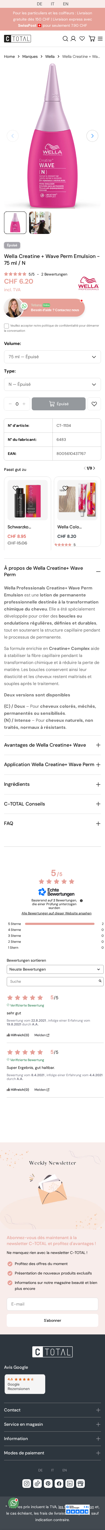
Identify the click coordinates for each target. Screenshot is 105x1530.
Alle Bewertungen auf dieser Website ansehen (57, 913)
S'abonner (52, 1320)
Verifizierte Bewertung (27, 1005)
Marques (30, 56)
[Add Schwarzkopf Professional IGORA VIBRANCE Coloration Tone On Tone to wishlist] (15, 488)
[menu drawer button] (100, 39)
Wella (50, 56)
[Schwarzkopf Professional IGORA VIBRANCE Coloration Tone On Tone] (28, 500)
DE (39, 3)
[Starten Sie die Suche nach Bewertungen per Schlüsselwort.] (100, 981)
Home (9, 56)
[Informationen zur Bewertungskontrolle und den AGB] (81, 900)
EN (65, 3)
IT (52, 3)
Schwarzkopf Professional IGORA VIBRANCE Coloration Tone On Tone (19, 527)
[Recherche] (65, 39)
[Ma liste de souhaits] (82, 38)
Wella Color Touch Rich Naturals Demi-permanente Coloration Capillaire (69, 527)
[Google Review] (24, 1384)
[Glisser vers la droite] (92, 136)
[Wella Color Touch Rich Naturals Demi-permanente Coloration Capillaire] (77, 500)
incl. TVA (12, 290)
